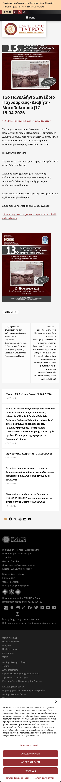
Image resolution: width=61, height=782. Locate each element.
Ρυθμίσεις (30, 770)
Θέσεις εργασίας (11, 582)
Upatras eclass (9, 649)
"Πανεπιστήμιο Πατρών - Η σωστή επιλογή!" (24, 6)
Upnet (5, 657)
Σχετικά (35, 619)
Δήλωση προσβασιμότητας (42, 623)
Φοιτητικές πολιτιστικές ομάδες (19, 565)
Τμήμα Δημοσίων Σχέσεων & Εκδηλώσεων (32, 121)
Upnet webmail (9, 638)
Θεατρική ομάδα (10, 561)
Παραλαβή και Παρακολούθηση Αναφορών (23, 690)
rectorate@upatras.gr (13, 602)
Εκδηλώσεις (10, 312)
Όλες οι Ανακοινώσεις (13, 574)
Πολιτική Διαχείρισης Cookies (18, 778)
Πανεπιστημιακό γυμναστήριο (17, 553)
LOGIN (7, 12)
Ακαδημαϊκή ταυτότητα (14, 694)
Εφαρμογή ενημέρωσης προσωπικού (20, 673)
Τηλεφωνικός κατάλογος (15, 677)
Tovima (5, 666)
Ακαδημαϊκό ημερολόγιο (14, 662)
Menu (32, 17)
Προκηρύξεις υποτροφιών (15, 585)
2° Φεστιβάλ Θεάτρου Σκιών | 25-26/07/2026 (28, 394)
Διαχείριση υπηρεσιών (29, 745)
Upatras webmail (10, 641)
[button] (56, 701)
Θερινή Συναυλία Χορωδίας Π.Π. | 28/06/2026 (28, 453)
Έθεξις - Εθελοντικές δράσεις (17, 569)
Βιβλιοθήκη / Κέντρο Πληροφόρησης (20, 550)
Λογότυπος (22, 619)
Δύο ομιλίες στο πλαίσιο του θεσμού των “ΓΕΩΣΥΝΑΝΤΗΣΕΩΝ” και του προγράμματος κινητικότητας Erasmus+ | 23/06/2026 (28, 498)
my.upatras (7, 653)
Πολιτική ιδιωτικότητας (43, 778)
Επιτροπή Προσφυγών (13, 686)
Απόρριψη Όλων (30, 762)
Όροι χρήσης (8, 619)
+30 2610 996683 (33, 602)
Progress (6, 645)
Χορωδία (6, 557)
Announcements (10, 670)
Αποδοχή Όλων (30, 753)
